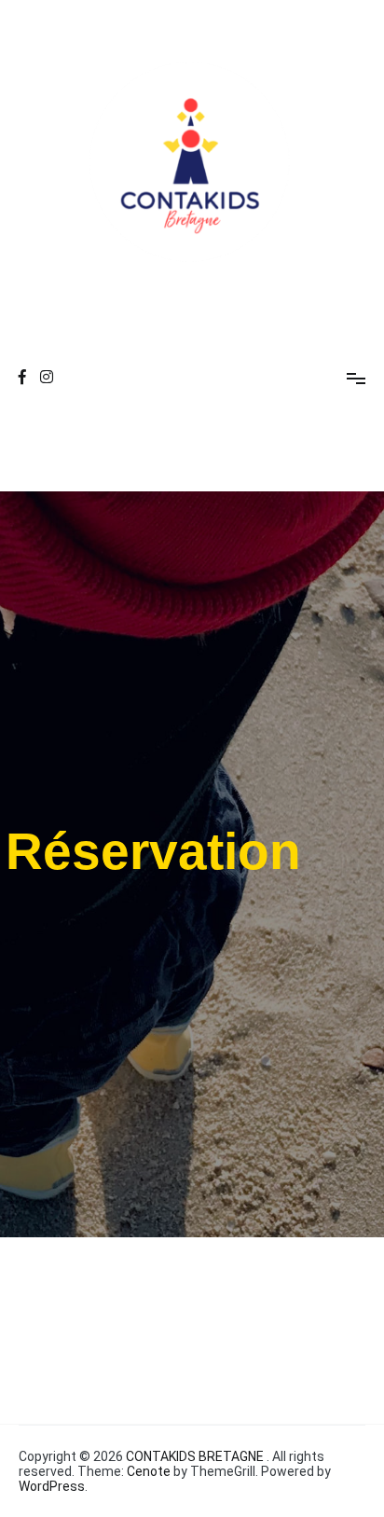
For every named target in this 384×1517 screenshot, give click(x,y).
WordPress (52, 1486)
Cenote (149, 1471)
